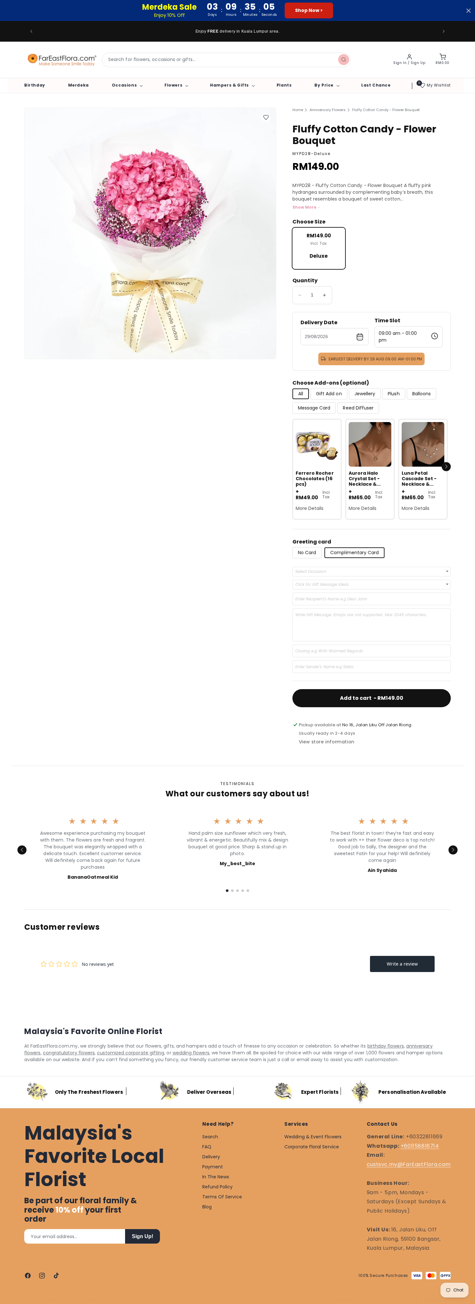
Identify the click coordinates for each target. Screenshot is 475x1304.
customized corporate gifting (130, 1053)
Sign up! (142, 1236)
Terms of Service (222, 1197)
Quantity (305, 280)
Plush (393, 393)
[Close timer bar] (468, 10)
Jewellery (364, 393)
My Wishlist (439, 85)
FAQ (206, 1147)
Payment (212, 1167)
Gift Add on (329, 393)
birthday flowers (385, 1046)
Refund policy (217, 1187)
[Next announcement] (444, 31)
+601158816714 (420, 1145)
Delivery (211, 1157)
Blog (207, 1207)
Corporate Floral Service (311, 1147)
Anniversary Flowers (328, 109)
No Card (307, 552)
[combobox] (226, 60)
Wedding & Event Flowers (313, 1136)
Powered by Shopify (104, 1299)
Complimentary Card (354, 552)
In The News (215, 1177)
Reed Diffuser (358, 408)
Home (297, 109)
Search (210, 1136)
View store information (326, 742)
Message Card (314, 408)
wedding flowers (191, 1053)
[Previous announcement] (31, 31)
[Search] (343, 60)
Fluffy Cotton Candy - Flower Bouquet (386, 109)
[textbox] (313, 571)
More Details (310, 508)
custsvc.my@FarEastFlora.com (409, 1164)
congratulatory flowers (69, 1053)
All (300, 393)
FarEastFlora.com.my (62, 1299)
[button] (126, 85)
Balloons (421, 393)
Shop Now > (309, 10)
